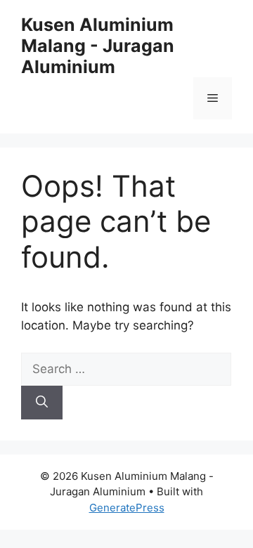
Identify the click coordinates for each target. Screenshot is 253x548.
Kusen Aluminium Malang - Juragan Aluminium (97, 45)
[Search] (42, 402)
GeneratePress (126, 507)
